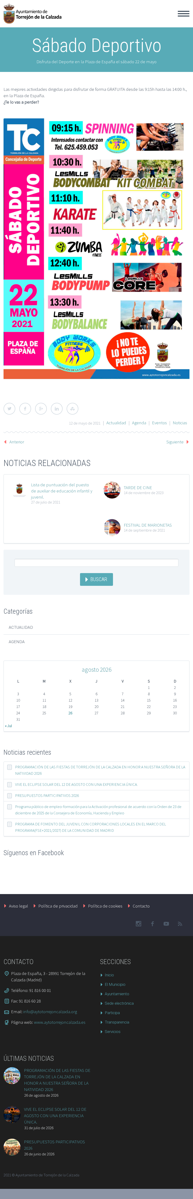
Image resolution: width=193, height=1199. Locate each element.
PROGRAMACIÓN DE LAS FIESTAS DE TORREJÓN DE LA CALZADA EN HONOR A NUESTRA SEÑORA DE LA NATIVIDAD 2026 (100, 770)
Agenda (139, 422)
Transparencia (117, 1022)
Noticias (180, 422)
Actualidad (116, 422)
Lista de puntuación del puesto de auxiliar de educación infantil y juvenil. (61, 491)
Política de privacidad (58, 906)
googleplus (166, 924)
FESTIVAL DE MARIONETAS (148, 525)
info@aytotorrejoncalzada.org (50, 1011)
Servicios (113, 1031)
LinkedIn (57, 409)
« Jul (8, 725)
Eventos (159, 422)
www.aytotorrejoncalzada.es (59, 1022)
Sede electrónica (119, 1003)
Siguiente (175, 442)
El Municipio (92, 19)
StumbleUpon (72, 409)
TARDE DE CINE (138, 487)
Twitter (9, 409)
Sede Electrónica (158, 19)
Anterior (16, 442)
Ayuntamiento (123, 19)
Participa (112, 1012)
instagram (138, 924)
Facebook (25, 409)
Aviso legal (18, 906)
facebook (152, 924)
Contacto (141, 906)
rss (180, 924)
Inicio (69, 19)
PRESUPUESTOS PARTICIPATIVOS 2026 (47, 795)
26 (70, 713)
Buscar (98, 579)
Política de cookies (105, 906)
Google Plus (41, 409)
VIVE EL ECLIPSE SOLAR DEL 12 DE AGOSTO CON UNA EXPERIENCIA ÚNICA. (76, 784)
